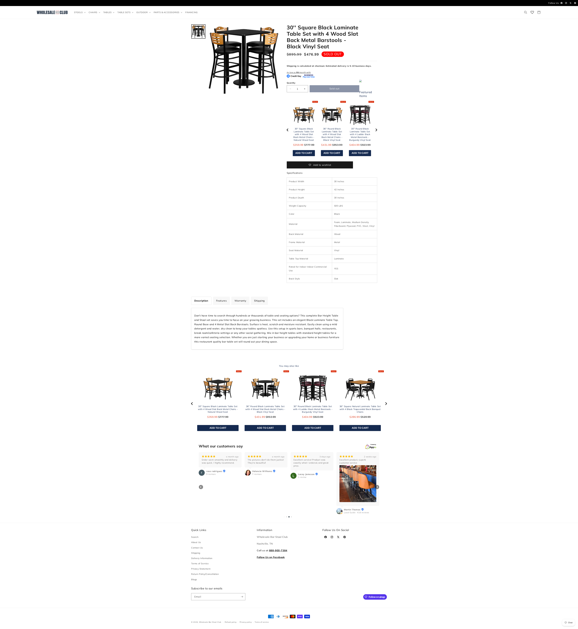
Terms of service (262, 622)
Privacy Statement (200, 568)
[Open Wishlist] (532, 12)
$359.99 (298, 144)
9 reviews (211, 474)
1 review (302, 477)
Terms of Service (200, 563)
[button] (79, 12)
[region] (332, 130)
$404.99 (354, 144)
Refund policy (231, 622)
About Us (196, 542)
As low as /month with (299, 72)
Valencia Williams (262, 471)
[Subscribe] (242, 596)
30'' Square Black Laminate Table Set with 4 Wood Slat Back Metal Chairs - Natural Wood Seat (303, 134)
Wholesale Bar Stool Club (210, 622)
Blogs (194, 579)
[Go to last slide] (288, 130)
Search (195, 537)
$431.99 (326, 144)
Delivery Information (201, 558)
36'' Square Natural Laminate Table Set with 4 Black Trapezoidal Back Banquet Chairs (360, 409)
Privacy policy (246, 622)
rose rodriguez (214, 471)
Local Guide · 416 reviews (356, 512)
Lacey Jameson (306, 474)
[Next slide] (376, 130)
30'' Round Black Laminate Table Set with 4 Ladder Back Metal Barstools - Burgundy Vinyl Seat (360, 134)
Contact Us (197, 547)
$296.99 (355, 416)
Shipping (195, 553)
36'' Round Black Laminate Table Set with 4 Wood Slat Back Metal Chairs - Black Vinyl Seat (332, 134)
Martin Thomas (352, 509)
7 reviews (256, 474)
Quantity (291, 83)
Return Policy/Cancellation (205, 574)
